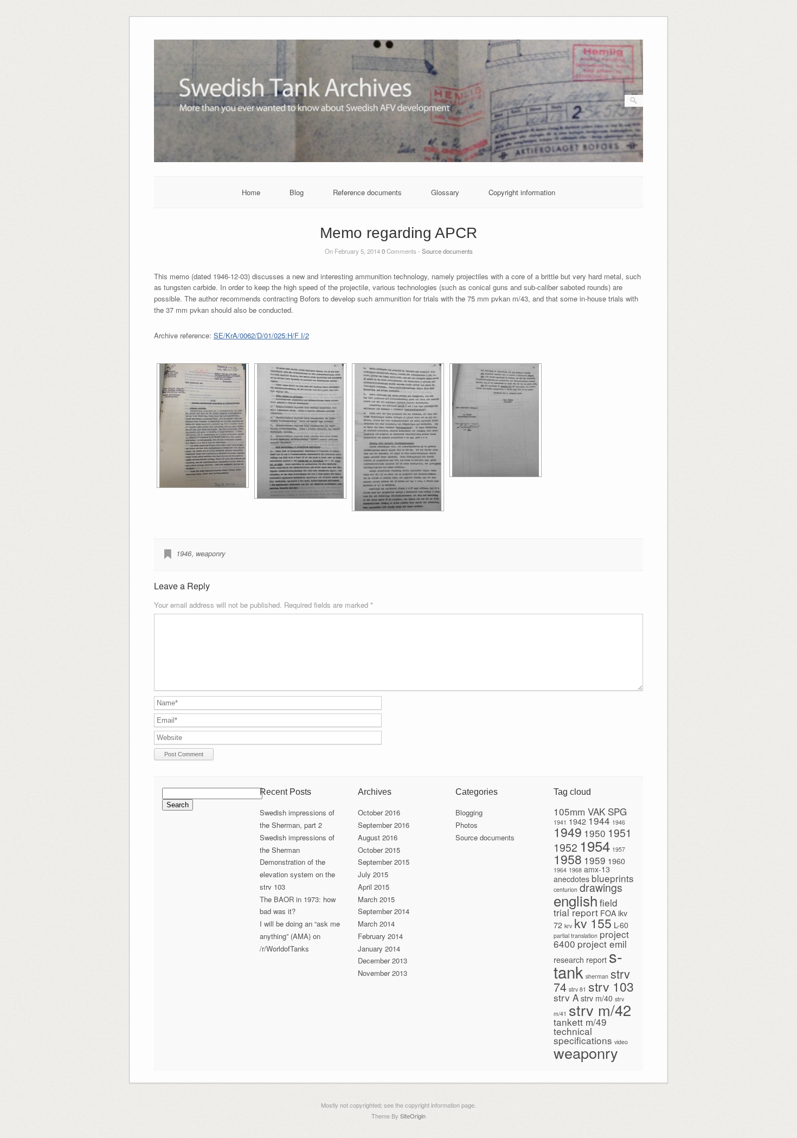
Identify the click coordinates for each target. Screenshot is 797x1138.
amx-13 (597, 869)
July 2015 (373, 874)
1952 (565, 847)
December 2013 (382, 960)
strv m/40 (597, 998)
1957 (618, 849)
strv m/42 (600, 1009)
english (575, 900)
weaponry (211, 553)
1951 (620, 832)
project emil (602, 943)
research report (580, 959)
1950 (595, 833)
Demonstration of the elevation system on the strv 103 (297, 874)
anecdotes (571, 878)
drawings (601, 887)
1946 (183, 553)
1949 (568, 831)
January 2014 (379, 948)
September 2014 (383, 911)
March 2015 (376, 899)
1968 (575, 870)
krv (568, 926)
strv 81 (577, 989)
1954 (595, 845)
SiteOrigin (413, 1115)
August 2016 (377, 837)
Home (251, 192)
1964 (560, 870)
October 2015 (379, 850)
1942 (577, 821)
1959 (595, 860)
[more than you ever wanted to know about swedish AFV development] (399, 159)
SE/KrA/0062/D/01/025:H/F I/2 (261, 335)
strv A (566, 997)
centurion (565, 889)
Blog (297, 192)
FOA (608, 913)
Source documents (447, 251)
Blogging (469, 812)
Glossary (445, 192)
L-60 (621, 925)
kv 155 (593, 923)
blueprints (613, 878)
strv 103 (611, 986)
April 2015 (373, 887)
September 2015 (383, 862)
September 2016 (383, 825)
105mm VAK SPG (590, 811)
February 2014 (380, 936)
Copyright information (522, 192)
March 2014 (376, 923)
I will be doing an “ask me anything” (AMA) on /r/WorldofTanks (300, 936)
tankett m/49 (580, 1021)
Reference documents (367, 192)
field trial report (586, 907)
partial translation (575, 935)
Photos (466, 825)
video (621, 1042)
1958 (568, 859)
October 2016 (379, 812)
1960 (616, 861)
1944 (599, 820)
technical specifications (583, 1035)
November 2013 (382, 973)
